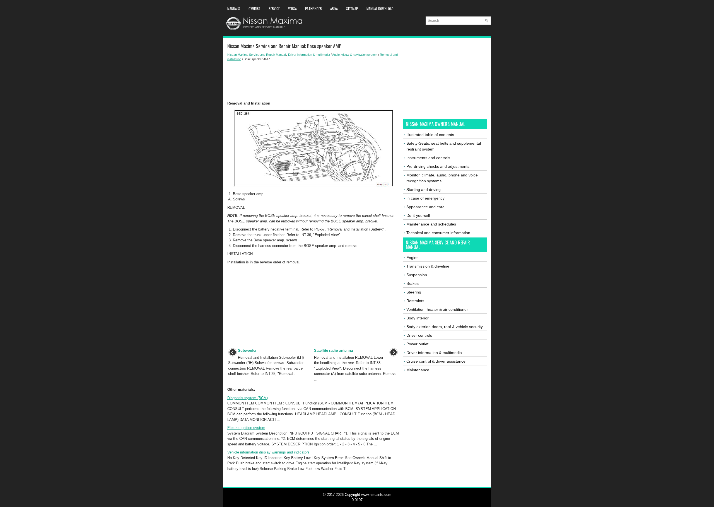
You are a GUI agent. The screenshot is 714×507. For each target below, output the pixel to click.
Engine (412, 257)
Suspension (416, 275)
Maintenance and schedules (431, 224)
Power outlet (417, 344)
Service (274, 8)
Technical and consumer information (438, 233)
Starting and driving (423, 189)
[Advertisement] (313, 81)
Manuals (233, 8)
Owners (254, 8)
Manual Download (380, 8)
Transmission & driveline (427, 266)
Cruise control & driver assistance (435, 361)
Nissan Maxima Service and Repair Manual (256, 54)
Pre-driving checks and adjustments (437, 166)
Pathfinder (313, 8)
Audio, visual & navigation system (354, 54)
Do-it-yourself (418, 215)
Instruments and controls (428, 158)
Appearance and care (425, 207)
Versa (292, 8)
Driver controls (419, 335)
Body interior (417, 318)
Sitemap (352, 8)
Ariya (334, 8)
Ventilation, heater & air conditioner (437, 309)
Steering (413, 292)
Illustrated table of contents (430, 134)
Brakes (412, 283)
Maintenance (417, 370)
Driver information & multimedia (309, 54)
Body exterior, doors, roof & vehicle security (444, 326)
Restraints (415, 301)
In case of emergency (425, 198)
